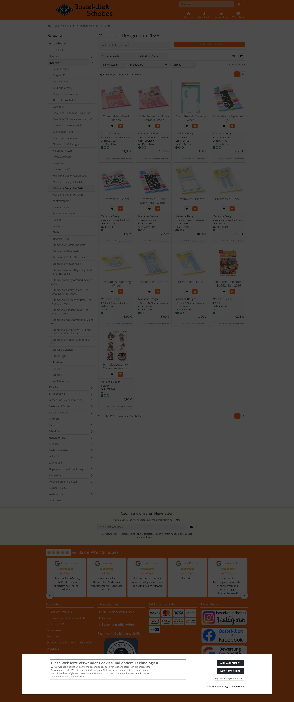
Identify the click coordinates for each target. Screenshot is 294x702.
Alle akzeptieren (230, 663)
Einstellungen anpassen (230, 678)
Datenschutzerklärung (216, 686)
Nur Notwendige (230, 671)
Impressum (238, 686)
